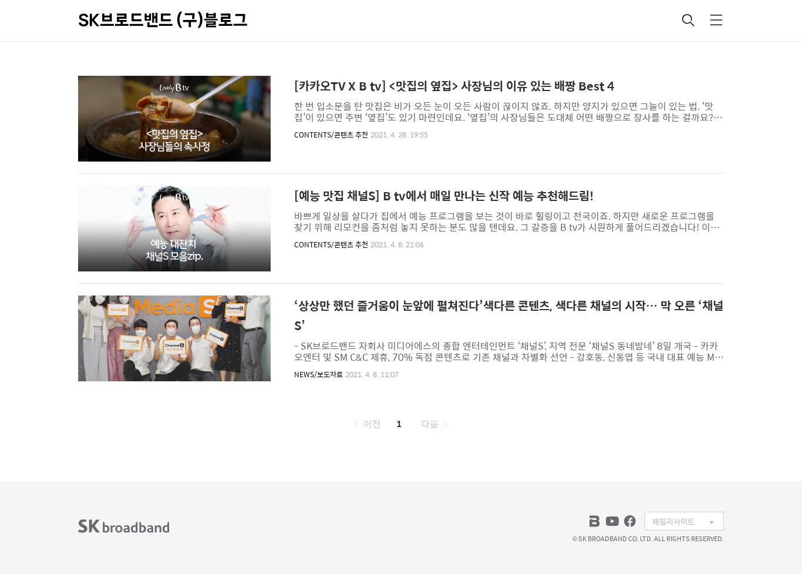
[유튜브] (612, 521)
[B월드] (595, 521)
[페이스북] (630, 521)
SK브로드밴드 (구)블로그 (163, 20)
